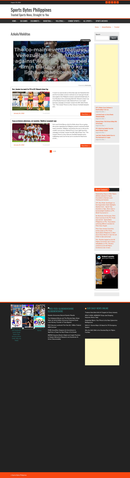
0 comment (46, 113)
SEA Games (23, 21)
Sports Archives (102, 21)
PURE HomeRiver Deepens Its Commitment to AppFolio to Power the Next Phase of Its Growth (62, 331)
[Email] (117, 2)
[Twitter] (109, 2)
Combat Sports (73, 21)
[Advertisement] (107, 73)
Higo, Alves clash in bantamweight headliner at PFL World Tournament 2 (105, 211)
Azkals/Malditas (106, 27)
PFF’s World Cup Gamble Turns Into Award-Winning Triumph (104, 129)
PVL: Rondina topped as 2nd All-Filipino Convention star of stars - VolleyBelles (106, 242)
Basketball (47, 21)
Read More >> (86, 114)
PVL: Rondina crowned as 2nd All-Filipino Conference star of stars (104, 246)
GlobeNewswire (55, 311)
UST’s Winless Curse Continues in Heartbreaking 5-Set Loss (104, 109)
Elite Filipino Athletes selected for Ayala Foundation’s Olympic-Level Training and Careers (106, 197)
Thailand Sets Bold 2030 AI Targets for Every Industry (101, 312)
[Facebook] (106, 2)
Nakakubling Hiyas (101, 194)
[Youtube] (112, 2)
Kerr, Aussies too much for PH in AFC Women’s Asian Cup (30, 89)
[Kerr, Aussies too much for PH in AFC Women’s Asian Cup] (31, 102)
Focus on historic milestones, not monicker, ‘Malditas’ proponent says (34, 121)
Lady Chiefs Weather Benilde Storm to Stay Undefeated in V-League (105, 136)
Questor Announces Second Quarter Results (61, 315)
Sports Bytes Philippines (31, 9)
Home (14, 21)
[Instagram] (115, 2)
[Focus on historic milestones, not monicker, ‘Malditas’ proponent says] (31, 133)
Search (98, 34)
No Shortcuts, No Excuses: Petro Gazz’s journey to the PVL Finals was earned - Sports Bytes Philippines (105, 219)
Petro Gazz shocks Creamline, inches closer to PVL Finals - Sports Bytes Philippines (105, 231)
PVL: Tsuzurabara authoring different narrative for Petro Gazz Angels (105, 224)
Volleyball (60, 21)
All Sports (87, 21)
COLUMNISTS (34, 21)
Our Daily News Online (97, 308)
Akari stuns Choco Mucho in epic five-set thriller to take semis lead (106, 235)
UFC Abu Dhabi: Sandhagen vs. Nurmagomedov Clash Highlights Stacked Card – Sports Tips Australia (106, 206)
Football (116, 27)
